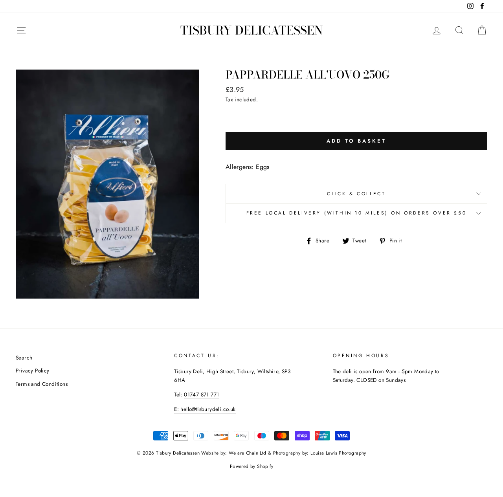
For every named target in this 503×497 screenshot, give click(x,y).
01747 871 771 (201, 394)
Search (24, 357)
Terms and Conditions (42, 384)
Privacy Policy (33, 370)
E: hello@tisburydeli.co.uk (204, 409)
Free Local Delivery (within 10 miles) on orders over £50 (356, 212)
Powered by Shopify (251, 466)
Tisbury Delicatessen (251, 30)
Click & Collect (356, 193)
